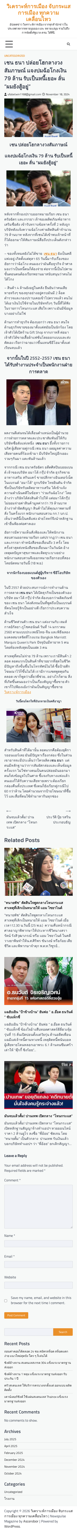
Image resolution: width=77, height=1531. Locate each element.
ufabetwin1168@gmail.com (24, 94)
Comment (12, 1180)
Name (9, 1235)
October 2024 (13, 1473)
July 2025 (10, 1439)
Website (10, 1277)
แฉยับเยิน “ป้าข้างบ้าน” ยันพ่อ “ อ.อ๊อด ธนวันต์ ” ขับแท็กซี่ (38, 1014)
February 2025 (13, 1452)
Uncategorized (14, 55)
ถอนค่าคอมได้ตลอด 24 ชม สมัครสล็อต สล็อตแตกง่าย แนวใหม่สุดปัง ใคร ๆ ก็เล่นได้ (36, 1353)
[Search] (68, 44)
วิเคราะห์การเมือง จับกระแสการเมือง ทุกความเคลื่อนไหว (39, 12)
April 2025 (10, 1446)
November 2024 (14, 1466)
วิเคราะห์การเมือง (17, 692)
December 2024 (14, 1459)
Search (63, 1332)
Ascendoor (30, 1521)
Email (9, 1256)
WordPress (12, 1526)
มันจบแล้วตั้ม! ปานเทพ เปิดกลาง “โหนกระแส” (38, 1116)
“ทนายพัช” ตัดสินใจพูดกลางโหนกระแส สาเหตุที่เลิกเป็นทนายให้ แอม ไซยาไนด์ (33, 905)
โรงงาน (9, 1498)
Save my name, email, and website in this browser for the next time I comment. (41, 1300)
